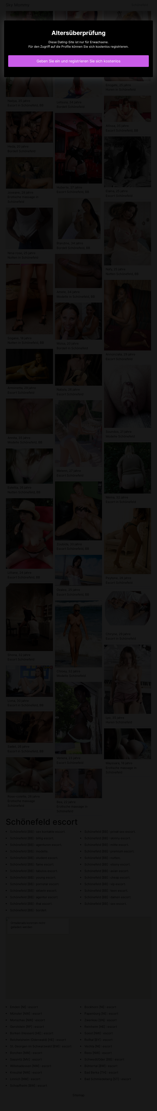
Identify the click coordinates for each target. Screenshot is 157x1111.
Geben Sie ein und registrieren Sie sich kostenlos (78, 61)
